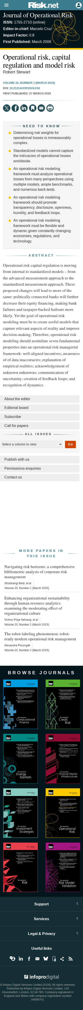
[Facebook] (15, 108)
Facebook (29, 959)
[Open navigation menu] (4, 5)
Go (70, 444)
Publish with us (16, 459)
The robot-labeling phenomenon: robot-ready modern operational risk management (40, 636)
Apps (54, 959)
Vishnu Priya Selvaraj (17, 620)
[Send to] (41, 108)
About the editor (17, 398)
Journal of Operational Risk (38, 14)
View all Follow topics (12, 959)
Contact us (13, 477)
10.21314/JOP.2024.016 (24, 88)
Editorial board (16, 407)
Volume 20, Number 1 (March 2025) (29, 83)
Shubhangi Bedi (14, 583)
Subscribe (12, 416)
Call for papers (16, 425)
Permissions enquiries (22, 468)
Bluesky (45, 959)
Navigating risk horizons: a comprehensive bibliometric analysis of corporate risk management (39, 571)
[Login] (78, 5)
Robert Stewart (16, 72)
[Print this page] (50, 108)
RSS (70, 959)
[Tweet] (6, 108)
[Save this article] (32, 108)
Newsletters (37, 959)
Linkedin (21, 959)
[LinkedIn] (24, 108)
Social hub (62, 959)
